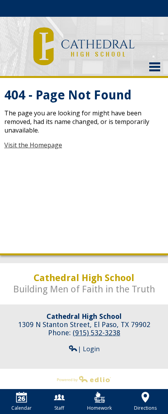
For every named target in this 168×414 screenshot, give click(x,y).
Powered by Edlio (25, 386)
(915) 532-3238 (96, 333)
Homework (99, 408)
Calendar (21, 408)
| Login (89, 349)
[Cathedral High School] (84, 46)
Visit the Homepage (33, 145)
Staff (59, 408)
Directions (145, 408)
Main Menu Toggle (154, 66)
